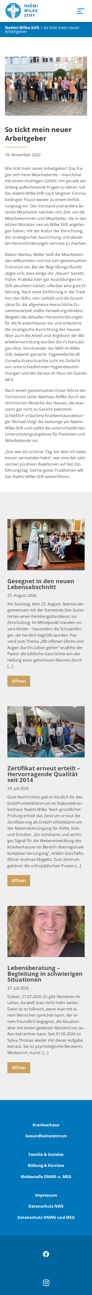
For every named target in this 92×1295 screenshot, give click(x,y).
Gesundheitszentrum (46, 1136)
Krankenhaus (46, 1125)
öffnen (19, 681)
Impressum (46, 1195)
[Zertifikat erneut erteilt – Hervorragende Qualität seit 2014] (46, 731)
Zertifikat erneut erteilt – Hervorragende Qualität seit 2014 (43, 774)
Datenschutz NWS (46, 1206)
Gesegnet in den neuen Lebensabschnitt (40, 584)
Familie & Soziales (46, 1154)
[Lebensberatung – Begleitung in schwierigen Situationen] (46, 931)
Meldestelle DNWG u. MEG (46, 1176)
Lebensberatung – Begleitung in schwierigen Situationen (45, 973)
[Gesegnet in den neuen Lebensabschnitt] (46, 544)
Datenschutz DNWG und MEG (46, 1217)
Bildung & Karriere (46, 1165)
